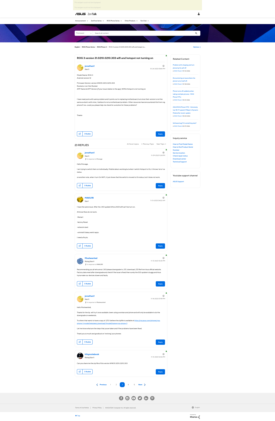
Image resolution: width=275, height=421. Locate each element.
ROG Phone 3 (102, 47)
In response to (94, 159)
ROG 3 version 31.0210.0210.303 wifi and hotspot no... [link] (127, 47)
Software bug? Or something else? (184, 123)
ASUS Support (178, 182)
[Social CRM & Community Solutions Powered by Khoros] (195, 416)
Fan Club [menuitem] (144, 21)
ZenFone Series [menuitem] (96, 21)
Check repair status (180, 156)
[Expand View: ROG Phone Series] (121, 20)
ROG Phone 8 (178, 126)
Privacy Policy (97, 408)
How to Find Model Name (183, 144)
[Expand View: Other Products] (137, 20)
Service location (179, 153)
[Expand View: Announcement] (87, 20)
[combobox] (146, 33)
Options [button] (196, 47)
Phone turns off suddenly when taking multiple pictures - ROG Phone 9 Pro (183, 94)
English (77, 47)
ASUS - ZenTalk (86, 14)
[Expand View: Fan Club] (148, 20)
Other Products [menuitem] (130, 21)
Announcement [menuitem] (80, 21)
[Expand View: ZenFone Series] (103, 20)
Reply (160, 134)
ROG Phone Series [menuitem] (113, 21)
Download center (179, 159)
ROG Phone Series (88, 47)
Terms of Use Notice (82, 408)
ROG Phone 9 (178, 71)
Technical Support (180, 162)
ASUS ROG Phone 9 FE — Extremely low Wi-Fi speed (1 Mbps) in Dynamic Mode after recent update (185, 110)
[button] (80, 134)
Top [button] (78, 416)
